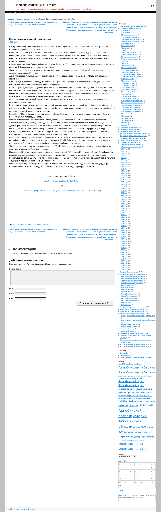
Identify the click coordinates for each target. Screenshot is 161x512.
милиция (128, 432)
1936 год (124, 232)
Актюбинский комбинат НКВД (132, 378)
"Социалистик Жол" (128, 83)
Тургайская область (130, 398)
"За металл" (125, 48)
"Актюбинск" (125, 30)
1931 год (124, 210)
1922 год (124, 171)
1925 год (124, 184)
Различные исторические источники (132, 313)
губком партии (136, 401)
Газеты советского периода (129, 28)
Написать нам (27, 12)
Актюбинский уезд (128, 389)
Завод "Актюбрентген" (129, 294)
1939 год (124, 245)
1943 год (124, 263)
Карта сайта (17, 12)
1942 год (124, 259)
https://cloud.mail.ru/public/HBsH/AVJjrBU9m (62, 181)
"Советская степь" (127, 79)
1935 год (124, 228)
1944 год (124, 267)
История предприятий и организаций (132, 274)
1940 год (124, 250)
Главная (9, 12)
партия (147, 431)
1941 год (124, 254)
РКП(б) (121, 396)
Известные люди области (26, 19)
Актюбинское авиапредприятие (132, 281)
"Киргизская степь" (128, 65)
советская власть (132, 444)
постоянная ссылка (41, 224)
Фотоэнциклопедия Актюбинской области (134, 344)
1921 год (124, 166)
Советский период (127, 329)
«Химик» (124, 123)
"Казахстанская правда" (129, 57)
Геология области (127, 285)
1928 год (124, 197)
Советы (133, 396)
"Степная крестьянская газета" (132, 101)
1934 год (124, 224)
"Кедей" (124, 61)
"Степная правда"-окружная (131, 109)
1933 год (124, 219)
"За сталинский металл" (130, 52)
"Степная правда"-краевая (130, 105)
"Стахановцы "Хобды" (129, 96)
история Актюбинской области (135, 410)
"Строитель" (125, 114)
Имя (11, 289)
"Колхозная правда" (128, 70)
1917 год (124, 149)
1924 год (124, 180)
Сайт (11, 298)
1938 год (124, 241)
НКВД (142, 393)
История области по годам (129, 142)
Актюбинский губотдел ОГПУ (127, 376)
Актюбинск (129, 364)
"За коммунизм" (127, 44)
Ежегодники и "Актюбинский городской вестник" (138, 316)
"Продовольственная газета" (131, 74)
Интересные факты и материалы (131, 138)
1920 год (124, 162)
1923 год (124, 175)
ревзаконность (124, 440)
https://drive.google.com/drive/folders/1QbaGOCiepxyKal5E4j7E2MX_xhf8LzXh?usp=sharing (62, 191)
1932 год (124, 215)
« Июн (120, 491)
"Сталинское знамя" (128, 87)
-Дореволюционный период (131, 144)
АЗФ (120, 364)
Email (11, 294)
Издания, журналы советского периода (133, 134)
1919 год (124, 158)
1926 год (124, 188)
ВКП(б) (127, 392)
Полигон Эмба (126, 302)
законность (123, 406)
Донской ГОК (125, 289)
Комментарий (15, 269)
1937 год (124, 237)
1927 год (124, 193)
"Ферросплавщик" (127, 118)
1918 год (124, 153)
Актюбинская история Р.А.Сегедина (132, 26)
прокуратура (135, 437)
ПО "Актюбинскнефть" (129, 298)
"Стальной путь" (127, 92)
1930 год (124, 206)
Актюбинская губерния (136, 367)
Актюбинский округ (131, 381)
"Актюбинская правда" (129, 35)
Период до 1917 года (128, 324)
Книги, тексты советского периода (132, 309)
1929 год (124, 202)
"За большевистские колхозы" (132, 39)
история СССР (139, 427)
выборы (140, 398)
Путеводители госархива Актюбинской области (47, 12)
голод (121, 401)
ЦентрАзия (123, 495)
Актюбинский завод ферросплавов (133, 276)
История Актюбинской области (36, 4)
